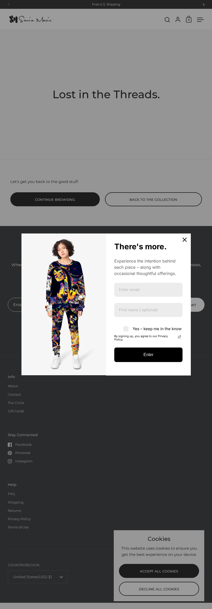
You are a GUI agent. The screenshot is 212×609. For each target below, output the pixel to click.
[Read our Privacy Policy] (179, 337)
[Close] (184, 239)
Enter (148, 354)
